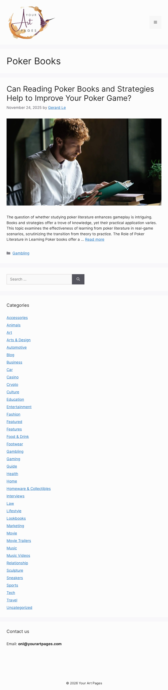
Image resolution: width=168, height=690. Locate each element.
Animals (14, 325)
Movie (12, 533)
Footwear (15, 444)
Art (9, 332)
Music (12, 548)
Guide (12, 466)
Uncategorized (19, 607)
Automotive (17, 347)
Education (15, 399)
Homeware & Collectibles (29, 488)
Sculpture (15, 570)
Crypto (12, 384)
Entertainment (19, 407)
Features (14, 429)
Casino (13, 377)
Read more (94, 239)
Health (12, 474)
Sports (12, 585)
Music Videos (18, 555)
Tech (11, 593)
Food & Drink (18, 436)
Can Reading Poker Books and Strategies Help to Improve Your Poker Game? (80, 93)
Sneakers (15, 578)
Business (14, 362)
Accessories (17, 317)
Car (10, 370)
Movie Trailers (19, 540)
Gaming (13, 459)
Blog (10, 355)
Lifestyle (14, 511)
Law (10, 503)
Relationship (17, 563)
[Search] (78, 279)
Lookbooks (16, 518)
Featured (14, 422)
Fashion (13, 414)
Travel (12, 600)
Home (12, 481)
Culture (13, 392)
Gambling (20, 253)
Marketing (15, 526)
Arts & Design (19, 340)
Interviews (15, 496)
